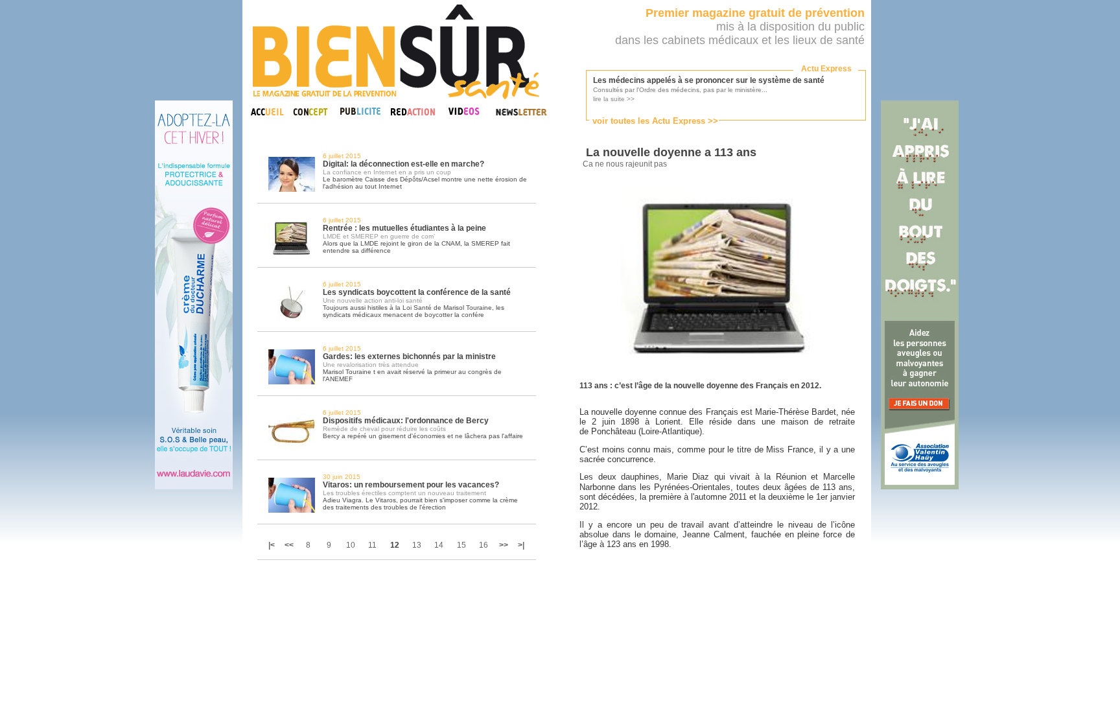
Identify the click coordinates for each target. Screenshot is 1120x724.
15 (461, 545)
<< (289, 545)
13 (416, 545)
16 (483, 545)
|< (272, 545)
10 (350, 545)
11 (372, 545)
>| (521, 545)
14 (438, 545)
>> (503, 545)
